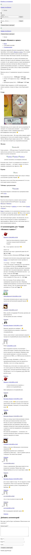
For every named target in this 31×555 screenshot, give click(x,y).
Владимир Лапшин (8, 325)
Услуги (5, 10)
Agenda (28, 206)
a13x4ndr (6, 310)
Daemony (9, 203)
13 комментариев (8, 47)
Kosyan (3, 208)
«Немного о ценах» (18, 52)
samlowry (14, 206)
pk (20, 201)
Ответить (6, 290)
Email (2, 541)
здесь (5, 193)
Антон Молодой (8, 296)
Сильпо (5, 259)
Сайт (2, 544)
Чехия (5, 43)
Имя (2, 538)
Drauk (2, 211)
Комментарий (4, 526)
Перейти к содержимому (7, 1)
